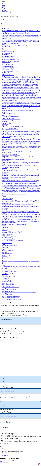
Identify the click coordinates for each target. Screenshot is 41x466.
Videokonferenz (20, 223)
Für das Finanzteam (21, 151)
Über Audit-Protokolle (23, 31)
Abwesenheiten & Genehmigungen (6, 101)
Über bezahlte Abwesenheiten (23, 105)
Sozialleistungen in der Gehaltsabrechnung (16, 143)
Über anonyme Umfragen (29, 217)
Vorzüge (3, 140)
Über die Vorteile (4, 142)
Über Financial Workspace (5, 146)
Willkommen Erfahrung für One (6, 62)
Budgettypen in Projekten (5, 124)
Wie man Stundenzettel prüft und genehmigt (21, 76)
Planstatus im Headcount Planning (19, 159)
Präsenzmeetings (16, 223)
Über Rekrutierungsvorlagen (25, 183)
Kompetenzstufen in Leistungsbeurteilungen (28, 211)
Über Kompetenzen (11, 221)
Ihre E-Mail (2, 19)
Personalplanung (4, 157)
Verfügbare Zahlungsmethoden (6, 285)
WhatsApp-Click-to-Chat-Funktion (23, 186)
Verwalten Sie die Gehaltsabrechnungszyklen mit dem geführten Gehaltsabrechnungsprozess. (13, 136)
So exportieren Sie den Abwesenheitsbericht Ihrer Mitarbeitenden (15, 103)
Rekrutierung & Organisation (5, 172)
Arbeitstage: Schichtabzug (27, 109)
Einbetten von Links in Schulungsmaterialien (7, 234)
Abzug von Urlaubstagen (5, 109)
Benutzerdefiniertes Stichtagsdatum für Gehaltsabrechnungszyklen (10, 135)
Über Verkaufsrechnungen (19, 156)
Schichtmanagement (4, 89)
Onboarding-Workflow (5, 197)
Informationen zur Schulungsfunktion (6, 228)
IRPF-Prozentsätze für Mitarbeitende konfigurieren (32, 36)
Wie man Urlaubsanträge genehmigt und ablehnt (11, 102)
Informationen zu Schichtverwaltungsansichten (8, 90)
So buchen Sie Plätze (9, 195)
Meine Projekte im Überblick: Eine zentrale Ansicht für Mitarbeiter (10, 116)
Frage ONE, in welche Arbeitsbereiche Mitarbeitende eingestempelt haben (11, 73)
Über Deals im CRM (4, 156)
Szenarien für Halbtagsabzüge (19, 110)
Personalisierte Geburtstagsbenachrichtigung (23, 200)
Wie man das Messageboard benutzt (32, 184)
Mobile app (3, 44)
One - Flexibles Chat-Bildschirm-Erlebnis (7, 53)
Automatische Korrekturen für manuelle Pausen (27, 85)
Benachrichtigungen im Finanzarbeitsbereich (7, 273)
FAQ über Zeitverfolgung (36, 79)
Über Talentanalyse (37, 210)
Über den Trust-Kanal (4, 219)
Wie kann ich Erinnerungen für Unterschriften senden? (28, 163)
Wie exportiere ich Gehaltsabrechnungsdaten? (17, 131)
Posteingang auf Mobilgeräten (14, 45)
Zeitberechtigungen (11, 204)
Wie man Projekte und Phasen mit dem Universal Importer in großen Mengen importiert (13, 126)
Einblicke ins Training (4, 230)
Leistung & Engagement (5, 208)
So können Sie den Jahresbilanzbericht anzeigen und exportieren (15, 92)
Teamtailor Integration (4, 256)
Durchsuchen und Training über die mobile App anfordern (9, 245)
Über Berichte (7, 206)
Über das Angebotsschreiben (28, 185)
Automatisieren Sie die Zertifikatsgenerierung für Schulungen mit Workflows (11, 232)
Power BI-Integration (4, 258)
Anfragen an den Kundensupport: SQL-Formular (8, 291)
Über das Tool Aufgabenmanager (22, 194)
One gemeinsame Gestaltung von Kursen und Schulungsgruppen (10, 60)
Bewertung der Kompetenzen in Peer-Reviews (33, 221)
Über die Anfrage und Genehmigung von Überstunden (9, 76)
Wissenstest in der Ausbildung (5, 235)
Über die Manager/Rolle (16, 174)
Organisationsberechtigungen (5, 204)
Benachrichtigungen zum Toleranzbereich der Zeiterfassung (9, 271)
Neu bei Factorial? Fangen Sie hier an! (7, 28)
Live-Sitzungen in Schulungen (6, 249)
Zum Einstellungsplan (29, 191)
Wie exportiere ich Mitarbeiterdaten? (31, 31)
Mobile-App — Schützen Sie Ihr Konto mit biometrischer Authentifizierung (27, 45)
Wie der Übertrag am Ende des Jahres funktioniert (34, 98)
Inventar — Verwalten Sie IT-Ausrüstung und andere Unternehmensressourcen (21, 267)
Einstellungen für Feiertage (28, 82)
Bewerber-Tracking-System (5, 182)
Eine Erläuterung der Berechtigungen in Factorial (17, 202)
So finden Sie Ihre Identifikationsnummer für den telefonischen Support (11, 296)
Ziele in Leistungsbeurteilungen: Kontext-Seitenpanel (21, 212)
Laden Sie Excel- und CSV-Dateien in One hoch (8, 67)
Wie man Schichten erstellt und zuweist (28, 90)
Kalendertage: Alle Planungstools (12, 109)
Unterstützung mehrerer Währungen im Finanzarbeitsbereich (16, 146)
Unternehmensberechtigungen (24, 204)
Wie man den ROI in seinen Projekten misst (7, 123)
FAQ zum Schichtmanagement (11, 91)
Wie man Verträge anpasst (36, 179)
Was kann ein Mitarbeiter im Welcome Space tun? (14, 34)
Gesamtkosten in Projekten (5, 122)
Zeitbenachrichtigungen (5, 272)
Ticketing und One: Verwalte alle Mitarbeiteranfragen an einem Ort (10, 59)
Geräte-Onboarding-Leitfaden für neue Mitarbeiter (30, 266)
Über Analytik (11, 207)
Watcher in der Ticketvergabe (5, 278)
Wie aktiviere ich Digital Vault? (6, 171)
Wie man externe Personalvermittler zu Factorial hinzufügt (12, 184)
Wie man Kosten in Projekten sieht (6, 117)
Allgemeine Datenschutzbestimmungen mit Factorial (12, 186)
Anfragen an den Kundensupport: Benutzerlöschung (8, 293)
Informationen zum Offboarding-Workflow (12, 200)
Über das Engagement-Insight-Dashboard (20, 217)
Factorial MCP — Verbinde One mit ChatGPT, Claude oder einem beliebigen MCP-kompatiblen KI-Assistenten (16, 70)
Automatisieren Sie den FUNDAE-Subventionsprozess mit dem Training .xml (12, 231)
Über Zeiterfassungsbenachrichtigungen (18, 80)
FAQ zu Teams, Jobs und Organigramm (13, 175)
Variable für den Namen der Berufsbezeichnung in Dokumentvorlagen (12, 170)
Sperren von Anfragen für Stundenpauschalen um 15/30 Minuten (14, 106)
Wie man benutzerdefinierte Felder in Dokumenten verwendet (23, 165)
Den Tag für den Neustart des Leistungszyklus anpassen (13, 142)
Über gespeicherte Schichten (33, 91)
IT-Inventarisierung (4, 266)
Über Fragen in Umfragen (11, 217)
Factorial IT (3, 263)
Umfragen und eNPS (4, 215)
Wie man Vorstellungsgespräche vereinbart (16, 188)
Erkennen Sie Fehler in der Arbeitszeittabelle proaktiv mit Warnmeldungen (15, 84)
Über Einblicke (4, 206)
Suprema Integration (4, 252)
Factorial (7, 462)
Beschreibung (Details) (4, 21)
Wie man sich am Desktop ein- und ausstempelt (16, 79)
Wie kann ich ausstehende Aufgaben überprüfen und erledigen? (10, 194)
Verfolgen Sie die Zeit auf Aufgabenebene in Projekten (9, 128)
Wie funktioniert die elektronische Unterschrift (10, 163)
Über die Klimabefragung (36, 217)
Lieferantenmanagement (13, 155)
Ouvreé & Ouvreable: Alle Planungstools (28, 110)
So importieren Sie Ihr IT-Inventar (11, 266)
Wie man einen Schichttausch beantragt (28, 92)
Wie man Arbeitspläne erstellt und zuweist (27, 79)
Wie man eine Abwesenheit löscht (27, 106)
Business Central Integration (5, 261)
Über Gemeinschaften (22, 214)
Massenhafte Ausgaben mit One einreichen (7, 66)
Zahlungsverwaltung (4, 155)
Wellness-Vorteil (22, 141)
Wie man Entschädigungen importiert (28, 131)
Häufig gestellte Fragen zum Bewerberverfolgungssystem (20, 187)
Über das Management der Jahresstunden (13, 179)
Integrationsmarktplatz (5, 260)
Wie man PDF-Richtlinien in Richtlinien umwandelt (13, 167)
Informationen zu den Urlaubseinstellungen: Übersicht (9, 94)
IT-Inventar (3, 265)
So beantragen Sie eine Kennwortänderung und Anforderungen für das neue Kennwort (21, 41)
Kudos (3, 226)
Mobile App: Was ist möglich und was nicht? (20, 36)
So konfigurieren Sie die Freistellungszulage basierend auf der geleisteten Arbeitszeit (26, 95)
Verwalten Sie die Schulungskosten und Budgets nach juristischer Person (11, 246)
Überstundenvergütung (26, 80)
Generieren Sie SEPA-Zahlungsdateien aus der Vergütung (22, 134)
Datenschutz (4, 462)
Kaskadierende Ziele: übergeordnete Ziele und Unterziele (9, 222)
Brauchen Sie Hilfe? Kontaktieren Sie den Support (8, 286)
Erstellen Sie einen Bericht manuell (18, 207)
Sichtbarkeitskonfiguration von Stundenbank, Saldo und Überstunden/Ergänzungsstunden (27, 88)
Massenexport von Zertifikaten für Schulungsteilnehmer (9, 239)
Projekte (3, 111)
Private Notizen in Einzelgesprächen (30, 223)
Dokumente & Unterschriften (5, 160)
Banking (8, 155)
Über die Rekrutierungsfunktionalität (16, 183)
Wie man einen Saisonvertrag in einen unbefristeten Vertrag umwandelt (28, 180)
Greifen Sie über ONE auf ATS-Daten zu (21, 191)
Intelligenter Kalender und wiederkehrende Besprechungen (18, 224)
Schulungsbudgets (4, 242)
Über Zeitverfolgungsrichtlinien (22, 77)
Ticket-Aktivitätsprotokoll (5, 279)
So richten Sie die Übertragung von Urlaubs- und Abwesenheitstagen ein (25, 97)
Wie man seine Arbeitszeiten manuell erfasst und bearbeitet (27, 78)
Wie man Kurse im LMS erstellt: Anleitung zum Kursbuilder (9, 238)
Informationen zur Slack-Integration (6, 254)
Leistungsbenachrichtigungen (5, 274)
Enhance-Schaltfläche (4, 65)
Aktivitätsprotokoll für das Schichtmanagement (29, 93)
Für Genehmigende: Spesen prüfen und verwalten (13, 151)
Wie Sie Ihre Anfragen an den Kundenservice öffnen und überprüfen (10, 287)
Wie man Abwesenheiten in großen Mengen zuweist (26, 104)
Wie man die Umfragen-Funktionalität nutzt (7, 216)
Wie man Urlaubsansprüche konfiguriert (34, 94)
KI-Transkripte (24, 223)
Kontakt (1, 461)
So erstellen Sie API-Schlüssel (17, 31)
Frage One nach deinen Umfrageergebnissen (7, 64)
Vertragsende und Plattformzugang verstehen (7, 180)
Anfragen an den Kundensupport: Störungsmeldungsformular (9, 290)
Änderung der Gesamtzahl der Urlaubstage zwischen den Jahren (20, 98)
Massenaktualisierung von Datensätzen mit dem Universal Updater (12, 177)
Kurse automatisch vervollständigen (6, 237)
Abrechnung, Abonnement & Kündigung (7, 281)
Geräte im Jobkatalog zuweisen (20, 266)
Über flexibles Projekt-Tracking (6, 115)
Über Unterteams (23, 177)
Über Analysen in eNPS (31, 216)
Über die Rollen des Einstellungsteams (20, 190)
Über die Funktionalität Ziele (5, 221)
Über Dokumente (4, 165)
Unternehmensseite (4, 173)
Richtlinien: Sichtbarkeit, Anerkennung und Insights (8, 277)
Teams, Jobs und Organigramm (17, 299)
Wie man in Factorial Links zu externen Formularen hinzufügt (32, 47)
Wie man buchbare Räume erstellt (17, 195)
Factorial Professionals (27, 133)
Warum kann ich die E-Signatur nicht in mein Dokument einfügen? (24, 162)
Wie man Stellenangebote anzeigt (32, 186)
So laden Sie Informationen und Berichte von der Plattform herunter (15, 47)
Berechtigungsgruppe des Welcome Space (7, 198)
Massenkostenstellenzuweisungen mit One (7, 69)
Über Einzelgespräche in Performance (14, 210)
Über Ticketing (4, 275)
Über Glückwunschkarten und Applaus (14, 214)
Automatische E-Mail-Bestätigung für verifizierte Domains (11, 43)
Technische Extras (9, 152)
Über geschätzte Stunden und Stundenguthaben (33, 76)
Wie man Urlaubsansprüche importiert (6, 98)
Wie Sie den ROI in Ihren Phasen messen (7, 125)
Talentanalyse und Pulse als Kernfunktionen (17, 211)
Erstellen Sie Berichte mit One (35, 206)
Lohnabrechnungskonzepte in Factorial (7, 131)
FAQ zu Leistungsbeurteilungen (23, 210)
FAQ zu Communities (28, 214)
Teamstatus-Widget (33, 82)
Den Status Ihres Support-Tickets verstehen (7, 294)
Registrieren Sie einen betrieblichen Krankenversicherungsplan (32, 141)
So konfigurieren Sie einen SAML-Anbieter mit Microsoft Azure (15, 30)
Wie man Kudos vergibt (5, 227)
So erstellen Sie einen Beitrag (5, 214)
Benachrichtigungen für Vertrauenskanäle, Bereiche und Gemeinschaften (11, 269)
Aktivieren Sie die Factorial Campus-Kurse (7, 250)
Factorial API (3, 259)
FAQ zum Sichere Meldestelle (11, 219)
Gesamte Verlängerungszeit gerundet (11, 88)
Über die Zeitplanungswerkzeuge (19, 91)
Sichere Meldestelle (4, 218)
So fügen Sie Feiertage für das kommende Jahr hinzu (12, 105)
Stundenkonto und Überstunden (16, 81)
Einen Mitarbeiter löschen (19, 181)
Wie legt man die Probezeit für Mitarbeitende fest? (32, 175)
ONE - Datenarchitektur (5, 54)
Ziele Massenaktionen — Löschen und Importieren (20, 221)
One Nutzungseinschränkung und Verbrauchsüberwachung (9, 68)
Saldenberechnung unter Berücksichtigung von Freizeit (14, 85)
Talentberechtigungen (17, 204)
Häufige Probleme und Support (28, 151)
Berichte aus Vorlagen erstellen (6, 207)
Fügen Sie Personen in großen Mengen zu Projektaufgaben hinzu (10, 129)
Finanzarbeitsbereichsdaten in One (6, 58)
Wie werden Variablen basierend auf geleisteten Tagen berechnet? (27, 135)
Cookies (1, 462)
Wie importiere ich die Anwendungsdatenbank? (18, 185)
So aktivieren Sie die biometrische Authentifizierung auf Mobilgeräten (18, 40)
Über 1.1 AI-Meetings (4, 223)
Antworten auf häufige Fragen (6, 46)
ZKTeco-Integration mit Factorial (13, 261)
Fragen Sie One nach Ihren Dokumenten (7, 57)
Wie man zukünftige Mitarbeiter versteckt (25, 174)
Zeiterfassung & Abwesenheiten (6, 74)
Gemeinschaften (4, 213)
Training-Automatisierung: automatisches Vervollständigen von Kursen (11, 236)
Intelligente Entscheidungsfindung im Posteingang (27, 34)
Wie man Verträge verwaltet (26, 181)
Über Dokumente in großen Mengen (11, 165)
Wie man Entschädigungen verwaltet (18, 132)
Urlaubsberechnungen (38, 97)
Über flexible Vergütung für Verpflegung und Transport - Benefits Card (11, 141)
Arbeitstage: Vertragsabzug (20, 109)
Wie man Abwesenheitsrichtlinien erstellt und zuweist (22, 94)
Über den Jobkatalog (4, 174)
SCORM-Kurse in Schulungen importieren (7, 244)
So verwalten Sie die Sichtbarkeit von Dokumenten (15, 166)
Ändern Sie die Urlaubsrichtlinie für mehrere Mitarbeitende (25, 99)
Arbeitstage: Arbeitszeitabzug (11, 110)
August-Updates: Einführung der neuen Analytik (16, 206)
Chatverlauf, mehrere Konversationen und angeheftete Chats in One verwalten (12, 55)
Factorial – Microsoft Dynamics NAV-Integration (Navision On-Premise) (27, 261)
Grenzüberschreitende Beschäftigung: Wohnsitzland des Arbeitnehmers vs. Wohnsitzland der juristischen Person (22, 35)
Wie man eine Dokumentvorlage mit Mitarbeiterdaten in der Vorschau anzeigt (21, 169)
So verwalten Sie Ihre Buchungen (25, 195)
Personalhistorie (31, 146)
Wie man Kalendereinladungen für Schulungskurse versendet (9, 241)
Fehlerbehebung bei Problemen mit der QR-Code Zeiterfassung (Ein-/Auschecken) (22, 87)
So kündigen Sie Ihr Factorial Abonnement (7, 283)
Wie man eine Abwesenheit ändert (35, 106)
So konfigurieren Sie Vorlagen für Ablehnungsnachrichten (29, 188)
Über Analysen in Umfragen (16, 216)
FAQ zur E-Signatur (18, 163)
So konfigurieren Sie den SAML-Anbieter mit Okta (30, 30)
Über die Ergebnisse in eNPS (24, 216)
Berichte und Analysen (5, 205)
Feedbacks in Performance (31, 212)
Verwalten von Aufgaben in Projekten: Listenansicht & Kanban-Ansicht (11, 119)
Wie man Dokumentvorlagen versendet (7, 169)
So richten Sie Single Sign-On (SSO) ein (25, 29)
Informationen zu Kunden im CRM (11, 156)
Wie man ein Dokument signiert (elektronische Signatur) (9, 162)
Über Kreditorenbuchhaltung (13, 154)
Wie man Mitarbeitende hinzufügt (31, 40)
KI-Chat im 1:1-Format (10, 223)
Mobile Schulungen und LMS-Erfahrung (7, 243)
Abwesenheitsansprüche (26, 103)
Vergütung (3, 130)
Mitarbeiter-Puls (4, 225)
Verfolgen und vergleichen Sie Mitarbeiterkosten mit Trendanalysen (20, 147)
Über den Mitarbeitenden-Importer (13, 37)
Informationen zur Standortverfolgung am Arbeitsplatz (33, 77)
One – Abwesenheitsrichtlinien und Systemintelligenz (8, 51)
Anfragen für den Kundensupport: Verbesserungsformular (9, 289)
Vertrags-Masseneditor (16, 180)
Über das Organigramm (10, 174)
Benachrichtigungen (4, 268)
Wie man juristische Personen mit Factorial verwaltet (8, 33)
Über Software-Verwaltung (5, 153)
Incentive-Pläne (37, 135)
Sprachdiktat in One (4, 63)
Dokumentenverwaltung (5, 164)
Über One (3, 49)
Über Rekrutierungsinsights (11, 190)
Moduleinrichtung (18, 155)
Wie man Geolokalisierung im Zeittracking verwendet (13, 78)
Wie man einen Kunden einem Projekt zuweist (8, 118)
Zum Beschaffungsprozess (27, 153)
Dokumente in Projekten (5, 121)
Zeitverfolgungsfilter (25, 86)
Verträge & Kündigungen (5, 178)
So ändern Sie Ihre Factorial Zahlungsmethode (8, 284)
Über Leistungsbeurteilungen (31, 210)
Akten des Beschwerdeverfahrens (19, 219)
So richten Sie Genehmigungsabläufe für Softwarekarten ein (16, 153)
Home (2, 3)
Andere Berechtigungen (31, 204)
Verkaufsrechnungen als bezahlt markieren (28, 156)
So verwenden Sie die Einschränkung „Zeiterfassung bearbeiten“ (28, 81)
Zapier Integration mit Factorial (6, 255)
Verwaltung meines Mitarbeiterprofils (6, 38)
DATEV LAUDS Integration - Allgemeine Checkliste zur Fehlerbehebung (22, 139)
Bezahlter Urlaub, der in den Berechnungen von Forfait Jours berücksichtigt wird (12, 86)
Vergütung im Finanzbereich (37, 146)
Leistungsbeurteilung (4, 209)
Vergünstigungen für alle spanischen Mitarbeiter (28, 143)
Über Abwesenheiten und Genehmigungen (34, 103)
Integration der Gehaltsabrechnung (6, 137)
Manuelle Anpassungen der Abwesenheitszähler (8, 75)
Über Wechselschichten (26, 91)
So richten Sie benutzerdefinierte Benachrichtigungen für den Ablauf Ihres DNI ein (25, 201)
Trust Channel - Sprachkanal (33, 219)
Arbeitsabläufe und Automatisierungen (7, 199)
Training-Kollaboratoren (5, 247)
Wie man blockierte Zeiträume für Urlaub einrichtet (23, 102)
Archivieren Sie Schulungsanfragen (6, 248)
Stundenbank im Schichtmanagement (18, 93)
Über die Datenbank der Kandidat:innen (7, 183)
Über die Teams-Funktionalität (22, 175)
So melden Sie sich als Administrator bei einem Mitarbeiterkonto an (31, 32)
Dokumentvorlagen (4, 168)
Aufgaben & (3, 193)
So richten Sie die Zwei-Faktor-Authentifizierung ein (33, 33)
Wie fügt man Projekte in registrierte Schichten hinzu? (8, 113)
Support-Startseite (2, 299)
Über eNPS (35, 216)
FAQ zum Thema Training (5, 229)
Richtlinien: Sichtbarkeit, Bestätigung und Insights (8, 276)
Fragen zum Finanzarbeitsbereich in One (30, 148)
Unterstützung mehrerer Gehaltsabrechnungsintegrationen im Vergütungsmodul (20, 138)
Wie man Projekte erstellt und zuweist (6, 112)
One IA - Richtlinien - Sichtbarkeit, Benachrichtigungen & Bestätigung (11, 61)
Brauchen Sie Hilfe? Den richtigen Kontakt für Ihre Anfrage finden (10, 297)
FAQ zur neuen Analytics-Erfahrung (26, 206)
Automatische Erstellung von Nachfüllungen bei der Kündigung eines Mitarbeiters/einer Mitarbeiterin (19, 181)
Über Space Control (4, 195)
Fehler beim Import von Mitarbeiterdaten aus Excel (16, 32)
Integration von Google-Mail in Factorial (7, 253)
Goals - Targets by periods (5, 72)
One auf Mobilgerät (4, 50)
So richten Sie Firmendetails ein (6, 29)
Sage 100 (11, 139)
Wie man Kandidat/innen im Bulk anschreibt (30, 190)
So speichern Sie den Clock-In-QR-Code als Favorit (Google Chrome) (15, 82)
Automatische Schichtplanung (10, 93)
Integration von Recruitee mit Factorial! (7, 257)
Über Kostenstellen (26, 146)
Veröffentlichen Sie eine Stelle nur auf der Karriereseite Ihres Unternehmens (18, 192)
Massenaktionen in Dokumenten (26, 166)
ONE (2, 48)
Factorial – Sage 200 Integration (6, 138)
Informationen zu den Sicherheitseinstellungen (21, 33)
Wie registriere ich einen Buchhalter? (20, 133)
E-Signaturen (3, 161)
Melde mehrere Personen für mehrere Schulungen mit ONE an (10, 71)
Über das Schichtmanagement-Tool (18, 90)
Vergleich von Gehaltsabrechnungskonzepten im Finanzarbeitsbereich (16, 148)
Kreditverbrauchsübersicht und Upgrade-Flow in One (8, 56)
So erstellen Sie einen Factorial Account (15, 29)
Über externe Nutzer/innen (27, 202)
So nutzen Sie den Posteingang (24, 184)
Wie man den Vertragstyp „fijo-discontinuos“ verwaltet (26, 179)
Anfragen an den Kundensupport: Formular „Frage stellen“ (9, 288)
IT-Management (4, 262)
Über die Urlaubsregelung (13, 97)
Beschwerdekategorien (27, 219)
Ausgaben (3, 150)
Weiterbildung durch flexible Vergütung (7, 211)
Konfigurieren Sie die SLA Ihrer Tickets (7, 280)
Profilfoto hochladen (9, 42)
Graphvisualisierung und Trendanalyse (7, 147)
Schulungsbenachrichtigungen (6, 270)
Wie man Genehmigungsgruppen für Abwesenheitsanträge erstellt (15, 107)
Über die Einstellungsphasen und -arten (34, 183)
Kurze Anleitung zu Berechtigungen (6, 202)
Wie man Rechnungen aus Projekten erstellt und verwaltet (9, 120)
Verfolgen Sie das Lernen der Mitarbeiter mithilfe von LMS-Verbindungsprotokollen (12, 240)
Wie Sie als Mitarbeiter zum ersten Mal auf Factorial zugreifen (20, 42)
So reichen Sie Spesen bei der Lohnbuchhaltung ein (30, 132)
